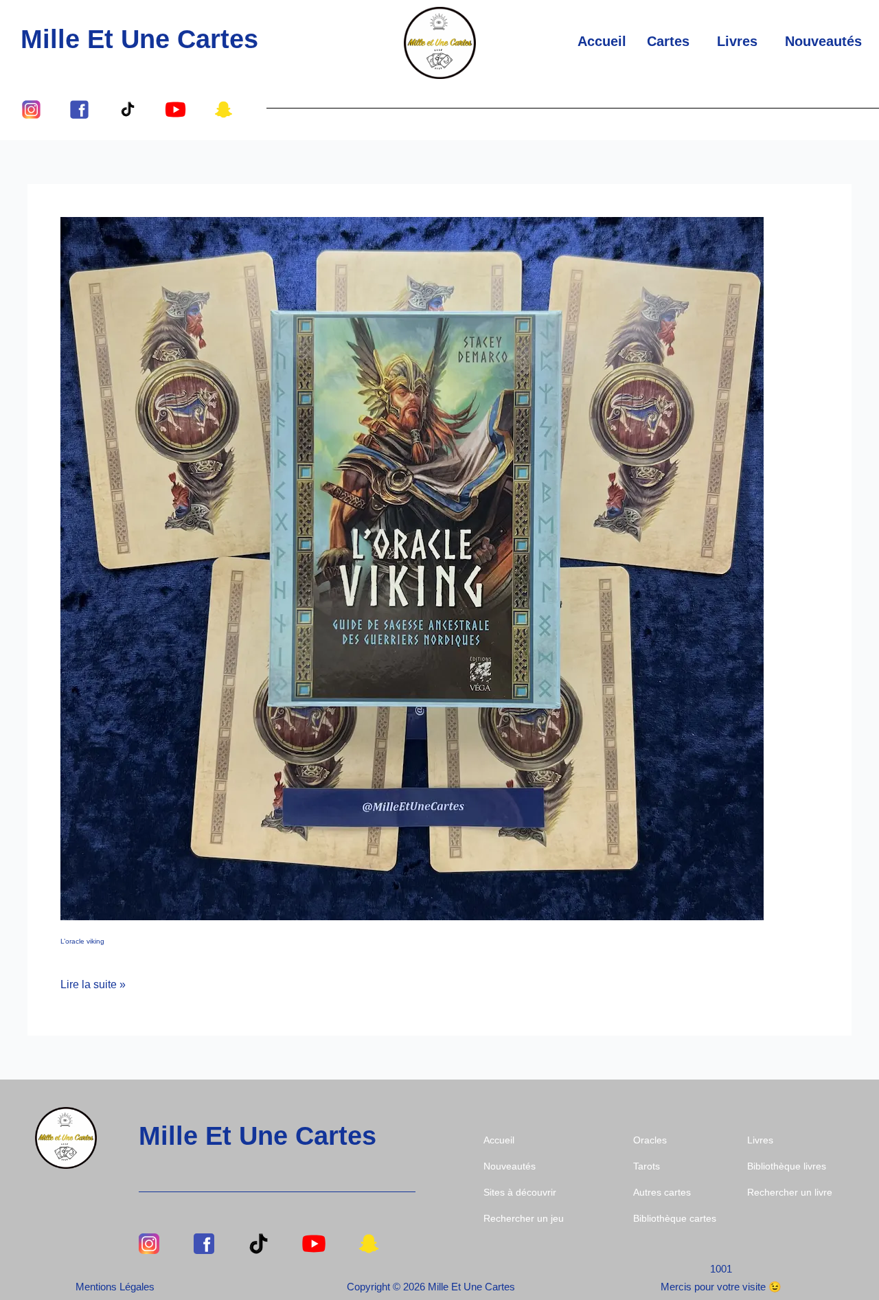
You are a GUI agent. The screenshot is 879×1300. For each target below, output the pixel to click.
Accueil (602, 41)
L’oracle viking (82, 941)
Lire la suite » (93, 983)
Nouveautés (823, 41)
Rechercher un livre (789, 1192)
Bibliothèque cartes (674, 1218)
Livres (737, 41)
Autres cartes (662, 1192)
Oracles (650, 1139)
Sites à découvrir (519, 1192)
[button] (672, 41)
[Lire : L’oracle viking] (412, 568)
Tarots (646, 1166)
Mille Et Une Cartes (139, 39)
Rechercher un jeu (523, 1218)
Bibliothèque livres (786, 1166)
